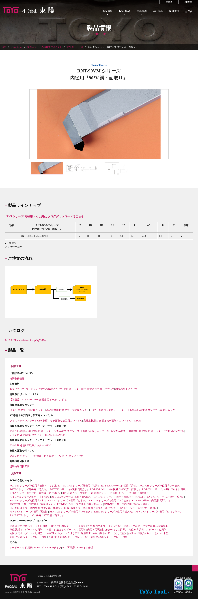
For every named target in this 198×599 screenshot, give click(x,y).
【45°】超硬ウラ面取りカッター (108, 410)
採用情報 (174, 11)
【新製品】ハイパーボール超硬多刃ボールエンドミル (39, 399)
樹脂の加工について (126, 389)
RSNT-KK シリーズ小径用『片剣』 (29, 511)
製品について (17, 389)
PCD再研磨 (68, 547)
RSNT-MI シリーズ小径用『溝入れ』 (114, 511)
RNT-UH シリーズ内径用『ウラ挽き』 (110, 500)
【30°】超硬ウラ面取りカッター (27, 410)
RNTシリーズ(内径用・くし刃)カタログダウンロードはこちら (45, 216)
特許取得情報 (17, 378)
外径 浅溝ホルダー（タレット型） (109, 537)
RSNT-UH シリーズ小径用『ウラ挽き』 (71, 511)
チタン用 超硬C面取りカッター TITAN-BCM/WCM (37, 435)
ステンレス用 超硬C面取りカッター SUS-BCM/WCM (96, 431)
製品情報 (107, 11)
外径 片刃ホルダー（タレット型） (28, 537)
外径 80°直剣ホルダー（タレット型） (69, 537)
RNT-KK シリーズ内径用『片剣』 (28, 500)
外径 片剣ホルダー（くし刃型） (68, 526)
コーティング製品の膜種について (44, 389)
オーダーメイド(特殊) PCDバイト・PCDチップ (35, 547)
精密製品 (107, 17)
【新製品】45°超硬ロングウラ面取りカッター (152, 410)
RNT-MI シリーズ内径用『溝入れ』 (151, 500)
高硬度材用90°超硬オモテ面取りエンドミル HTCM (112, 420)
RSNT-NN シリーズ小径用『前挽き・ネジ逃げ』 (91, 508)
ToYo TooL (125, 11)
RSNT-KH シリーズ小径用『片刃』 (138, 508)
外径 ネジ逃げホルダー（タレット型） (149, 533)
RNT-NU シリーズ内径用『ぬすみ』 (68, 500)
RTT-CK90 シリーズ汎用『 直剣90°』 (130, 493)
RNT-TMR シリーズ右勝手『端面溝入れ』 (33, 504)
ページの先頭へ (195, 568)
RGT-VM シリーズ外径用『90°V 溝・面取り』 (115, 489)
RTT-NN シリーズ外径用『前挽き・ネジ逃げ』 (35, 493)
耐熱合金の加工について (100, 389)
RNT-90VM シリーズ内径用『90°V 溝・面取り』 (36, 508)
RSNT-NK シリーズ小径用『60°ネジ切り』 (159, 511)
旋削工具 (124, 24)
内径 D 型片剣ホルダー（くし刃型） (149, 529)
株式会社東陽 (27, 10)
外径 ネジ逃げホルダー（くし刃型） (30, 526)
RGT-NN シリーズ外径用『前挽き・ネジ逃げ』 (36, 485)
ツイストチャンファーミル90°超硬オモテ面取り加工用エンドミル (46, 420)
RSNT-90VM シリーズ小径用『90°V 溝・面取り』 (37, 515)
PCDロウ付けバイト (51, 47)
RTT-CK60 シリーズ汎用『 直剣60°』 (30, 496)
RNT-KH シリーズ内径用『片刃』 (165, 496)
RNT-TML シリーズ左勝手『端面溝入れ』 (80, 504)
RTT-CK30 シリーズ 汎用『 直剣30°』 (72, 496)
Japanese (188, 2)
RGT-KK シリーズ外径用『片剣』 (119, 485)
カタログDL (124, 31)
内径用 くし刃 (75, 47)
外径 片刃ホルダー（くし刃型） (105, 526)
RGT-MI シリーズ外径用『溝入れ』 (29, 489)
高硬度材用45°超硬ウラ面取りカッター (67, 410)
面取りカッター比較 (75, 389)
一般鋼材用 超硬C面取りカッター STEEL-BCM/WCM (155, 431)
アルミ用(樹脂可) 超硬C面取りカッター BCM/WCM (38, 431)
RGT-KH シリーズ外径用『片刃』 (81, 485)
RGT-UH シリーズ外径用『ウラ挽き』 (161, 485)
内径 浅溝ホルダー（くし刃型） (109, 533)
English (169, 2)
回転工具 (124, 17)
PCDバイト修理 (84, 547)
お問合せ (190, 11)
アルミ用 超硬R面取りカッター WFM (30, 445)
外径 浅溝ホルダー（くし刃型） (27, 529)
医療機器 (107, 24)
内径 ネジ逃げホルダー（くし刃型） (66, 529)
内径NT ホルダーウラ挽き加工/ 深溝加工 (68, 533)
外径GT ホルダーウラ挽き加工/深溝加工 (146, 526)
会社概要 (158, 11)
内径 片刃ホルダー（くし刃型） (27, 533)
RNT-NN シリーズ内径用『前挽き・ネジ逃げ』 (120, 496)
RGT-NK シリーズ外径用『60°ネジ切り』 (165, 489)
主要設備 (142, 11)
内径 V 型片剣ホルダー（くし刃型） (107, 529)
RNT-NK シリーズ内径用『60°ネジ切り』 (127, 504)
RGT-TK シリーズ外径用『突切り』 (69, 489)
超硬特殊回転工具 (19, 466)
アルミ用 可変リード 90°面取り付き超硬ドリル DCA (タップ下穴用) (47, 456)
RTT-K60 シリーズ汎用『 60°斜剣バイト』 (85, 493)
